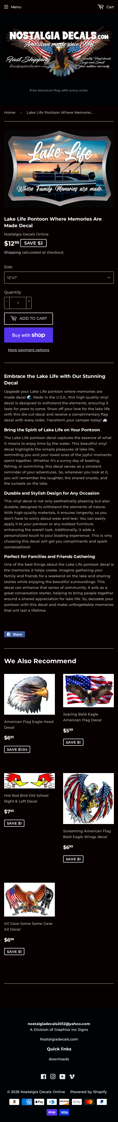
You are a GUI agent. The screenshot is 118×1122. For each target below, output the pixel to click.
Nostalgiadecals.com (59, 1039)
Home (9, 112)
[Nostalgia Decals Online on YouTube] (62, 1077)
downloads (59, 1059)
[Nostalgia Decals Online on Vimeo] (72, 1077)
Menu (16, 7)
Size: (8, 266)
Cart (109, 7)
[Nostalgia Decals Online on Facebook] (43, 1077)
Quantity (12, 292)
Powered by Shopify (88, 1092)
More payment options (28, 350)
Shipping (12, 252)
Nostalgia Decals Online (43, 1092)
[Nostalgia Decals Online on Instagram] (53, 1077)
